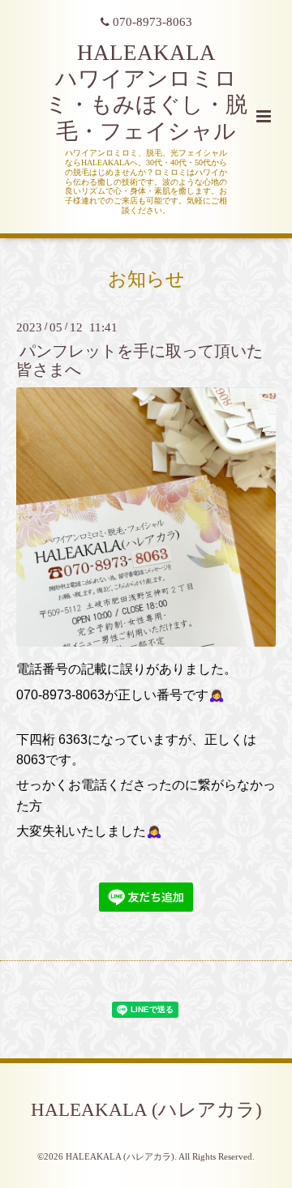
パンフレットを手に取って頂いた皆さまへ (139, 360)
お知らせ (146, 279)
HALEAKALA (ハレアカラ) (146, 1110)
